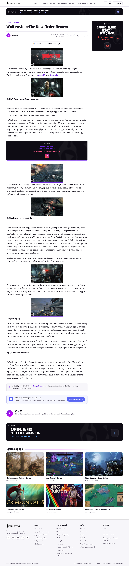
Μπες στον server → (76, 399)
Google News (37, 386)
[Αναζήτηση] (105, 3)
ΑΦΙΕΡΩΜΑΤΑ (83, 3)
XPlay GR (15, 35)
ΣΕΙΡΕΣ (52, 3)
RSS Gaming (78, 563)
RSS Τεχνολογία (118, 563)
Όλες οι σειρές (61, 532)
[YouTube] (18, 538)
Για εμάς (105, 529)
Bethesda (53, 75)
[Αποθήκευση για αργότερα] (81, 35)
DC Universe (60, 550)
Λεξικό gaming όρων (40, 544)
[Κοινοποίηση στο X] (73, 35)
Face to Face (84, 541)
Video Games (38, 529)
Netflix (59, 538)
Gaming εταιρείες (39, 541)
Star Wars (60, 544)
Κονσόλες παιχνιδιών (40, 538)
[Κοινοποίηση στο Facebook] (69, 35)
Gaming (37, 3)
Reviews (72, 3)
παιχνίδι (42, 75)
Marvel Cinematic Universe (65, 547)
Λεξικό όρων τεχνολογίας (88, 547)
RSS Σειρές (97, 563)
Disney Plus (60, 541)
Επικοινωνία (107, 532)
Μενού (119, 3)
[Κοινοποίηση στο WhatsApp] (77, 35)
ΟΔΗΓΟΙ (92, 3)
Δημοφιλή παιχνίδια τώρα (42, 532)
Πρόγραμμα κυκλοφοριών (42, 535)
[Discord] (28, 538)
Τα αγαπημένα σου (109, 543)
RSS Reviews (107, 563)
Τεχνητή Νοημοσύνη (86, 544)
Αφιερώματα (84, 532)
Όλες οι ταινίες (61, 529)
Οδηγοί (82, 535)
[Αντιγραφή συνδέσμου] (85, 35)
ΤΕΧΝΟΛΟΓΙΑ (62, 3)
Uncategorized (12, 22)
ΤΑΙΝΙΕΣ (45, 3)
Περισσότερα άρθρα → (68, 414)
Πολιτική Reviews (108, 535)
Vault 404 (83, 538)
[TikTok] (23, 538)
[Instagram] (13, 538)
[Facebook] (8, 538)
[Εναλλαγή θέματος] (110, 3)
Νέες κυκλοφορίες (63, 535)
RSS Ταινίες (87, 563)
